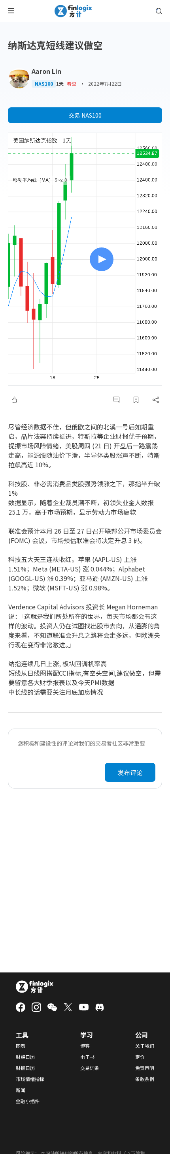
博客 (85, 1046)
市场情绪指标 (30, 1079)
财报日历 (25, 1068)
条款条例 (144, 1079)
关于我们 (144, 1046)
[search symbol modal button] (159, 11)
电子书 (87, 1057)
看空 (71, 83)
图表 (20, 1046)
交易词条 (89, 1068)
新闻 (20, 1090)
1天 (60, 84)
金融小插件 (28, 1101)
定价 (140, 1057)
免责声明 (144, 1068)
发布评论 (130, 772)
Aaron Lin (46, 71)
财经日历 (25, 1057)
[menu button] (11, 11)
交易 (85, 115)
